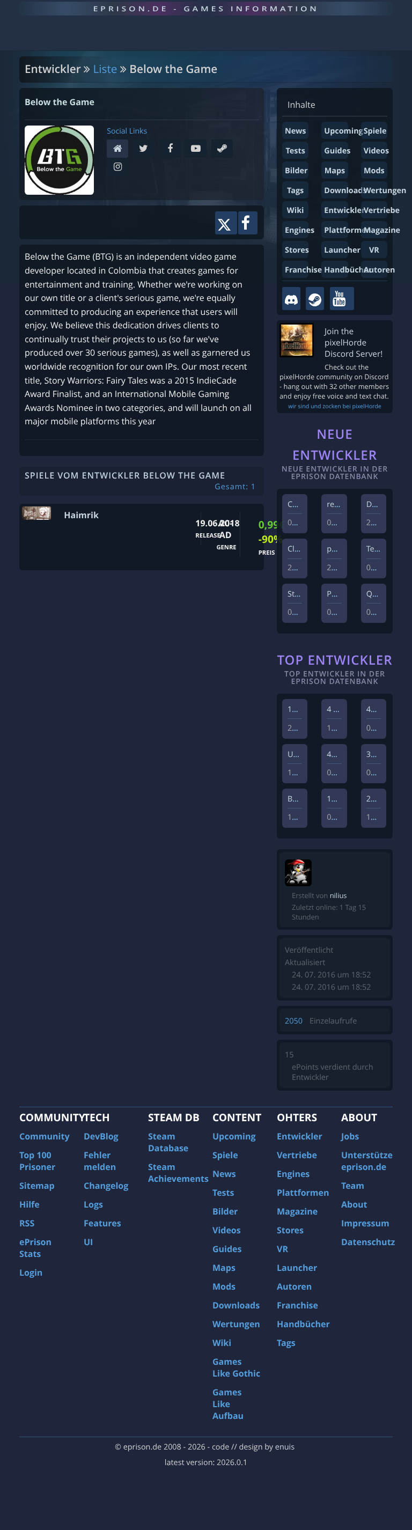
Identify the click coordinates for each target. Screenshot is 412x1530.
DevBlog (101, 1136)
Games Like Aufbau (228, 1404)
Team (352, 1185)
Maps (335, 171)
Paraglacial (346, 594)
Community (44, 1136)
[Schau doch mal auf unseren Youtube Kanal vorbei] (342, 298)
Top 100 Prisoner (37, 1161)
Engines (299, 230)
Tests (295, 151)
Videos (376, 151)
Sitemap (37, 1185)
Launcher (342, 250)
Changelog (106, 1185)
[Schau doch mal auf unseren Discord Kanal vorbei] (291, 298)
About (354, 1204)
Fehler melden (100, 1161)
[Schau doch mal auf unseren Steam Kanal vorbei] (314, 298)
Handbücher (348, 270)
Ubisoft (300, 754)
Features (102, 1223)
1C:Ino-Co (305, 709)
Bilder (296, 171)
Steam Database (168, 1142)
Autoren (379, 270)
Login (30, 1272)
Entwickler (344, 210)
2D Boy (379, 799)
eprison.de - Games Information (206, 8)
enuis (285, 1447)
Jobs (350, 1136)
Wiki (295, 210)
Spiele (375, 131)
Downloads (345, 191)
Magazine (382, 230)
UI (88, 1242)
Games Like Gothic (236, 1367)
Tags (295, 191)
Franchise (303, 270)
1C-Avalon (345, 799)
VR (374, 250)
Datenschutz (368, 1242)
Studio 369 (307, 594)
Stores (297, 250)
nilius (338, 895)
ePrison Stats (35, 1248)
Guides (337, 151)
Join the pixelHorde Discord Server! (353, 342)
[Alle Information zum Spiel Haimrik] (36, 513)
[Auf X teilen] (226, 222)
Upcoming (343, 131)
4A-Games (384, 709)
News (295, 131)
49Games (343, 754)
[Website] (120, 149)
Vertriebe (382, 210)
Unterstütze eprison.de (367, 1161)
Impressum (365, 1223)
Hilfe (29, 1204)
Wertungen (385, 191)
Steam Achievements (178, 1173)
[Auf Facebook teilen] (248, 222)
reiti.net (341, 504)
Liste (105, 69)
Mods (374, 171)
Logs (93, 1204)
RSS (26, 1223)
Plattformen (347, 230)
